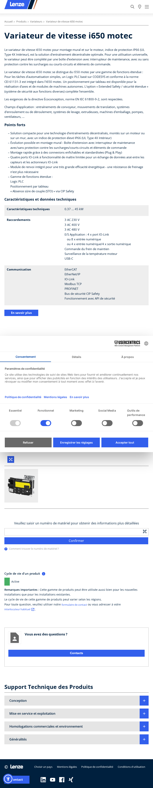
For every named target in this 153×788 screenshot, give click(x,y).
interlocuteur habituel (17, 609)
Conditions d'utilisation (131, 767)
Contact (17, 779)
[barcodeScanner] (145, 531)
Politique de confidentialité (97, 767)
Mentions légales (67, 767)
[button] (76, 701)
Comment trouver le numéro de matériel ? (34, 548)
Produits (21, 21)
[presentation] (5, 548)
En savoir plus (21, 313)
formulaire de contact (74, 604)
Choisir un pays (43, 767)
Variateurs (36, 21)
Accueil (8, 21)
